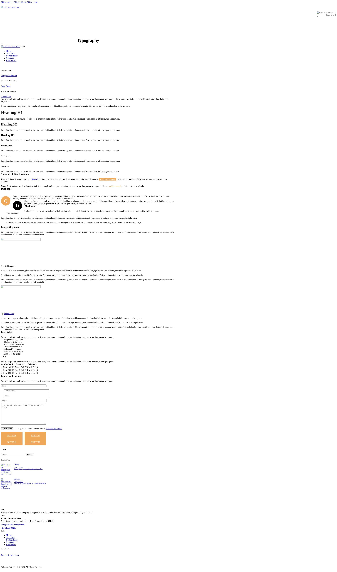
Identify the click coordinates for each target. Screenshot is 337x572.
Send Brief (5, 86)
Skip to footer (32, 2)
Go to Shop (6, 97)
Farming (17, 464)
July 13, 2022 (18, 467)
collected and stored (54, 429)
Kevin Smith (9, 313)
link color (36, 179)
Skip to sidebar (20, 2)
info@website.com (9, 75)
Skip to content (7, 2)
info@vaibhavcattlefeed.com (13, 524)
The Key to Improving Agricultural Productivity (28, 469)
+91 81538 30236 (8, 528)
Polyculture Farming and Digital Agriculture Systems (30, 483)
